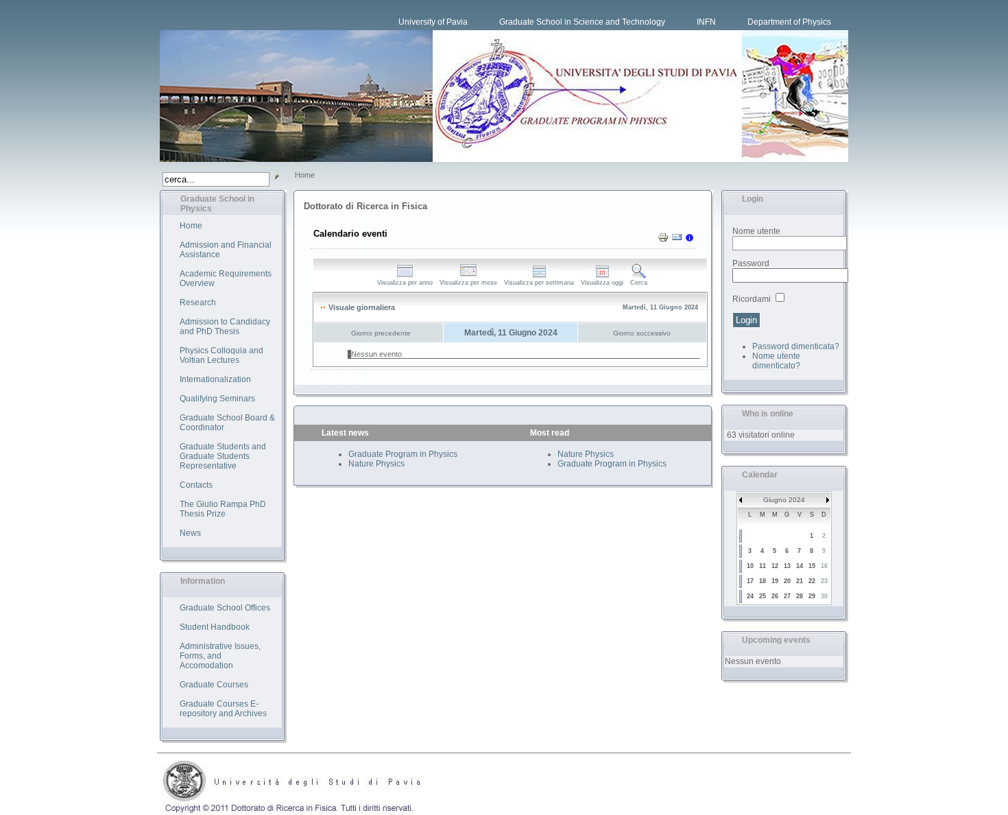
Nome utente (756, 231)
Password (750, 263)
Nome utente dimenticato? (776, 360)
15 (811, 566)
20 (787, 581)
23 (824, 581)
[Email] (676, 240)
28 (799, 596)
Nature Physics (376, 464)
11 (762, 566)
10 (750, 566)
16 (824, 566)
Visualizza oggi (602, 282)
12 (774, 566)
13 (787, 566)
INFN (706, 22)
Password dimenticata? (795, 346)
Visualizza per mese (468, 282)
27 (787, 596)
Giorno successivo (642, 333)
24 (750, 596)
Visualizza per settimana (539, 282)
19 (774, 581)
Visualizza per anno (405, 282)
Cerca (638, 282)
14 (799, 566)
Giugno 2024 (784, 500)
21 (799, 581)
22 (811, 581)
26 (774, 596)
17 (750, 581)
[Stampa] (663, 240)
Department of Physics (789, 22)
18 (762, 581)
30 (824, 596)
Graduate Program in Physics (402, 454)
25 (762, 596)
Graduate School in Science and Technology (582, 22)
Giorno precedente (381, 333)
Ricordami (751, 299)
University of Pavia (433, 22)
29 (811, 596)
